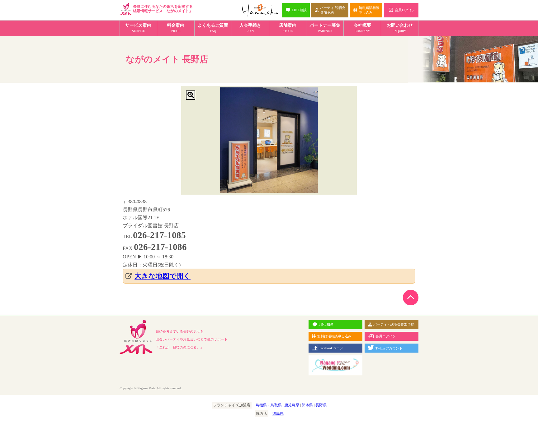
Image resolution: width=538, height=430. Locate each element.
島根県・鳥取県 (269, 405)
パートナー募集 (325, 28)
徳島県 (278, 413)
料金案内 (175, 28)
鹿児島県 (291, 405)
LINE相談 (299, 10)
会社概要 (362, 28)
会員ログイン (405, 10)
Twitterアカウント (389, 348)
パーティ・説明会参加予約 (393, 324)
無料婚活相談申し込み (369, 10)
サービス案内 (138, 28)
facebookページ (331, 348)
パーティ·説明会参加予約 (332, 10)
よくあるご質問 (213, 28)
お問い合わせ (400, 28)
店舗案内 (287, 28)
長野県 (321, 405)
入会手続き (250, 28)
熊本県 (307, 405)
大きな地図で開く (162, 276)
